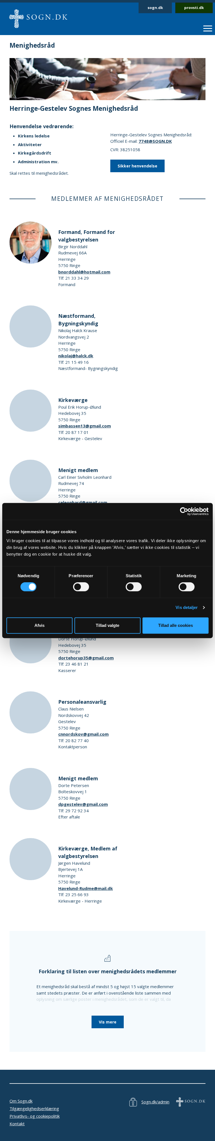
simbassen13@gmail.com (84, 426)
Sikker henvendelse (137, 166)
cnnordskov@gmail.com (83, 734)
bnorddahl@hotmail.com (84, 272)
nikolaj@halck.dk (75, 355)
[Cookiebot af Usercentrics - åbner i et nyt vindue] (184, 511)
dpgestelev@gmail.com (83, 804)
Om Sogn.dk (21, 1101)
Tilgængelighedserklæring (34, 1108)
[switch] (81, 586)
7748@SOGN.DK (155, 141)
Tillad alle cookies (175, 625)
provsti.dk (194, 7)
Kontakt (17, 1123)
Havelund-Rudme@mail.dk (85, 888)
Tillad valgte (107, 625)
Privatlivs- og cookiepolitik (35, 1116)
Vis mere (107, 1022)
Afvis (39, 625)
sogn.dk (155, 7)
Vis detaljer (187, 607)
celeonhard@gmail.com (82, 502)
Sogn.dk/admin (155, 1102)
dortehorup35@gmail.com (86, 658)
